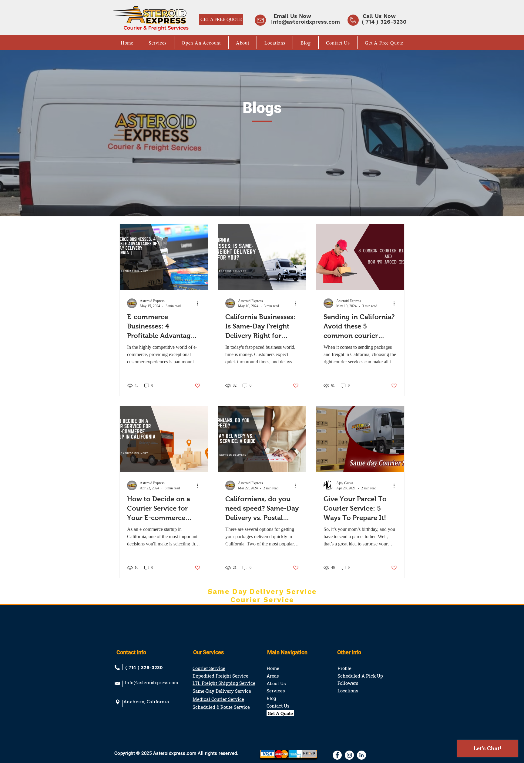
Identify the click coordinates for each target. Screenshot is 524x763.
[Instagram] (349, 755)
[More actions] (199, 303)
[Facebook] (337, 755)
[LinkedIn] (361, 755)
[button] (288, 16)
